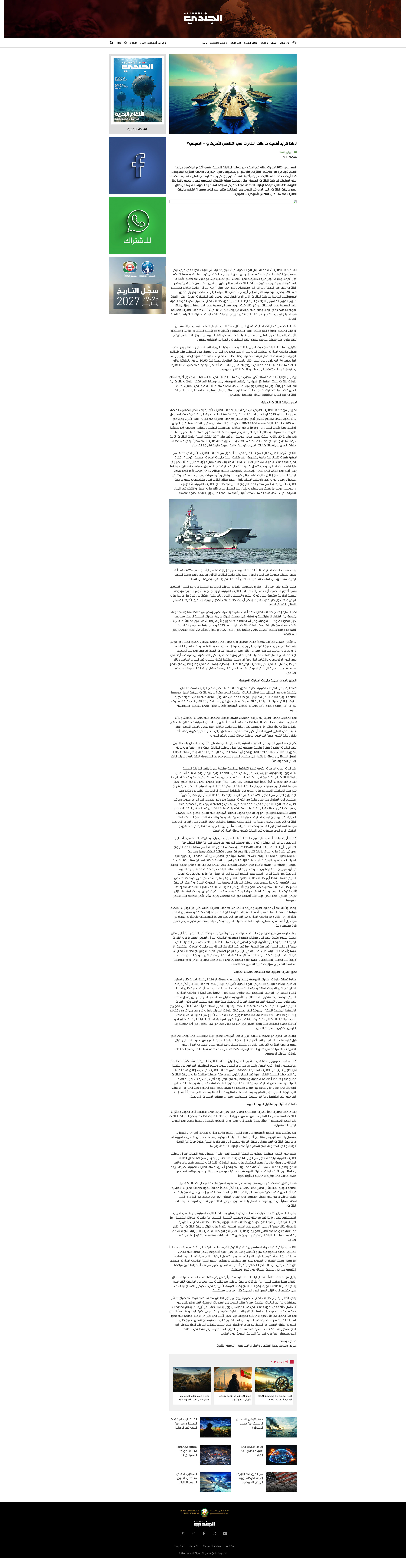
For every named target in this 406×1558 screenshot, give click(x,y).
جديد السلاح (250, 42)
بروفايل (264, 42)
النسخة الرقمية (137, 128)
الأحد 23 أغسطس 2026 (153, 42)
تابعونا (133, 42)
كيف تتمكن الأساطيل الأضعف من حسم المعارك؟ (249, 1423)
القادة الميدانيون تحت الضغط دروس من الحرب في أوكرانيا (183, 1423)
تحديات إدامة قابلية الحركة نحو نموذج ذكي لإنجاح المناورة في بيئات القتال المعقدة (194, 1398)
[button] (295, 157)
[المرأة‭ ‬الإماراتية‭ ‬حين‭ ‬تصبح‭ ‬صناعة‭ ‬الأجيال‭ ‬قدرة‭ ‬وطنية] (233, 1379)
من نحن (230, 1546)
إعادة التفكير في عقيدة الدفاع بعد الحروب (252, 1450)
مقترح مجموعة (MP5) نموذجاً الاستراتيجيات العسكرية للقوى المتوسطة (186, 1451)
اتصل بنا (193, 1546)
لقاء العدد (236, 42)
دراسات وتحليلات (218, 42)
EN (119, 42)
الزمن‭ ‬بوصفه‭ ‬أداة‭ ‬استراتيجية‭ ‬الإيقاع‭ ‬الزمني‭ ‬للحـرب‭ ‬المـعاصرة (275, 1398)
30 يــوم (284, 42)
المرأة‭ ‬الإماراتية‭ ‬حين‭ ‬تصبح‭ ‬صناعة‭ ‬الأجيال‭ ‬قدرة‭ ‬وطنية (235, 1398)
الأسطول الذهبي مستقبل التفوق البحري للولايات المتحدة (186, 1478)
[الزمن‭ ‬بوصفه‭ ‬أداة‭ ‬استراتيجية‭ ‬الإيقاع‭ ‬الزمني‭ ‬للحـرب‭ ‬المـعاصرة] (274, 1379)
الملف (274, 42)
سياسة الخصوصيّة (212, 1546)
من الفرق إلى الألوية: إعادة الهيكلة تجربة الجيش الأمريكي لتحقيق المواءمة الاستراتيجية (250, 1478)
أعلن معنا (179, 1546)
